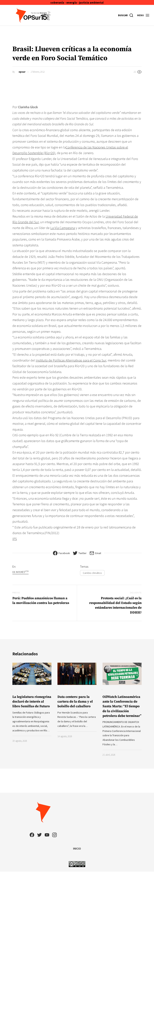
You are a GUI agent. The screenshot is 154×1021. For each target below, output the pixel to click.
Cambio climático (92, 573)
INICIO (77, 848)
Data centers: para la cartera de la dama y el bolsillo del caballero (75, 701)
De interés (20, 572)
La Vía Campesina (62, 228)
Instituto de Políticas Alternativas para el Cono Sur (71, 360)
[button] (143, 15)
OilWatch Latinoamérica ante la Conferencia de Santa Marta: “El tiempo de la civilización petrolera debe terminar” (122, 706)
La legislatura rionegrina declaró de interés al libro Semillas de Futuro (31, 701)
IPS (14, 539)
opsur (22, 71)
